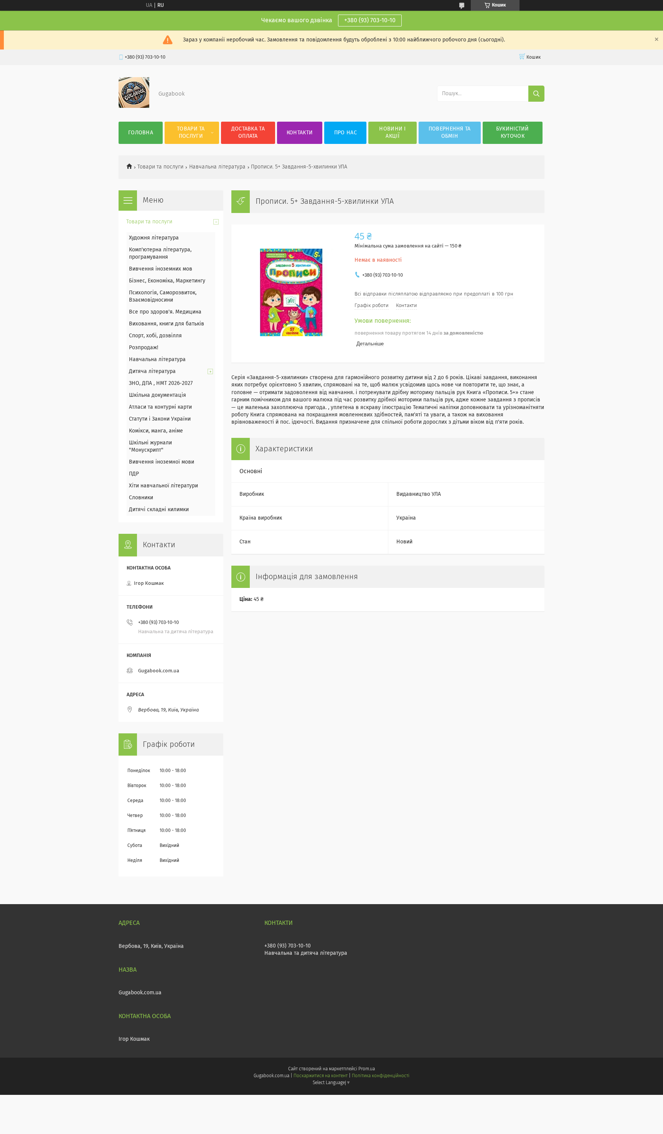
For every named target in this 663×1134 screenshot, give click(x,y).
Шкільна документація (157, 395)
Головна (140, 132)
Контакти (300, 132)
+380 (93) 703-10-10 (370, 20)
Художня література (154, 238)
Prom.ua (366, 1069)
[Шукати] (536, 94)
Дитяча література (152, 371)
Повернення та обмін (450, 132)
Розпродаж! (143, 347)
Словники (141, 497)
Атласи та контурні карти (160, 407)
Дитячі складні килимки (159, 509)
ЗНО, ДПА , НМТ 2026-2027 (161, 383)
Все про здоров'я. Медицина (165, 312)
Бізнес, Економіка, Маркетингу (167, 281)
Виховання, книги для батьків (166, 324)
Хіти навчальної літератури (163, 486)
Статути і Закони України (160, 419)
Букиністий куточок (512, 132)
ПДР (134, 474)
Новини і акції (392, 132)
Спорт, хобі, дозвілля (155, 335)
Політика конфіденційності (380, 1076)
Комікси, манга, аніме (156, 431)
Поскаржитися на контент (321, 1076)
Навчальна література (217, 167)
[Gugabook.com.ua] (134, 106)
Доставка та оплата (248, 132)
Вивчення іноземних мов (160, 269)
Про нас (345, 132)
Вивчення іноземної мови (161, 462)
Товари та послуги (191, 132)
